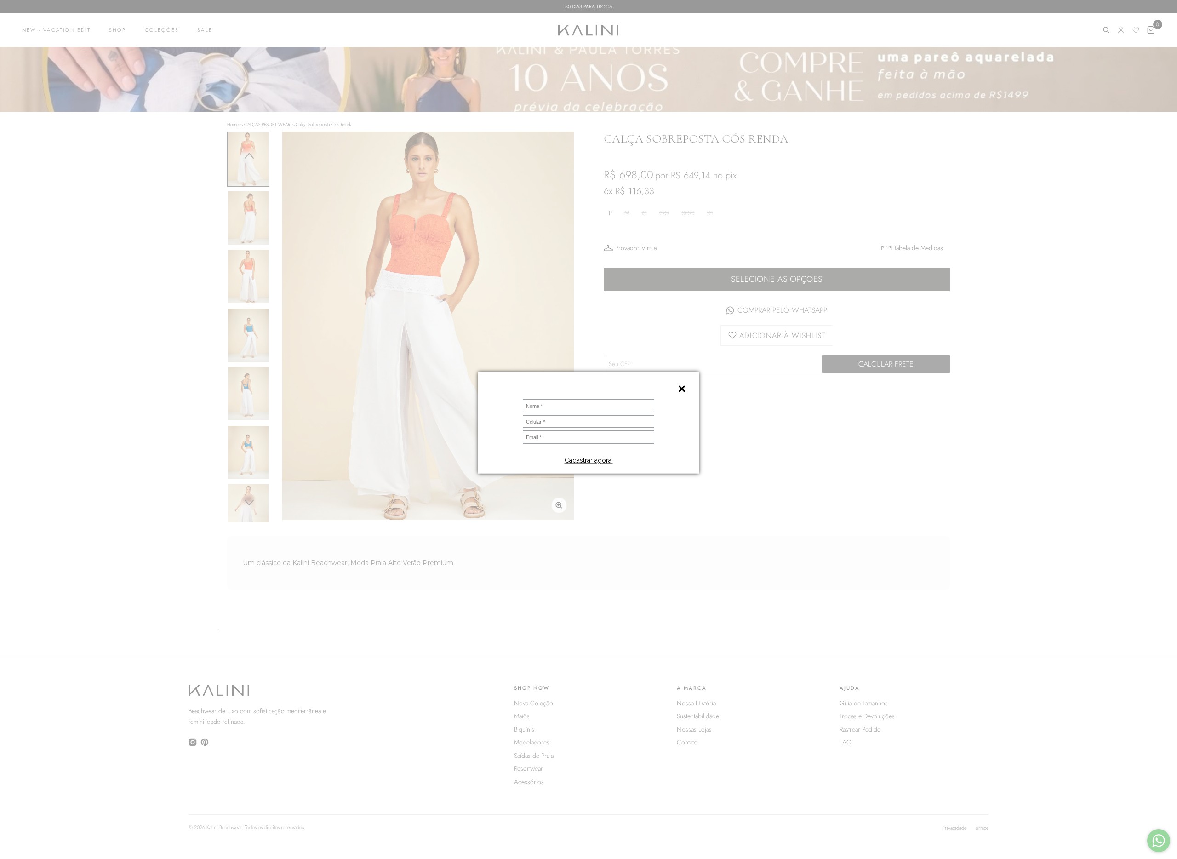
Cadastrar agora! (589, 460)
